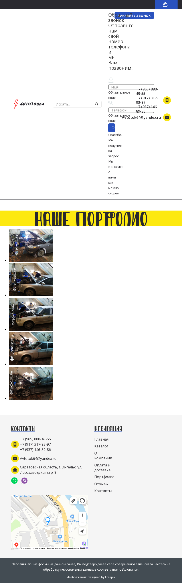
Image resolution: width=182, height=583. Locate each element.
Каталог (101, 446)
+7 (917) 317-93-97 (147, 100)
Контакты (103, 490)
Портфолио (104, 476)
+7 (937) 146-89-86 (147, 109)
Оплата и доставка (102, 467)
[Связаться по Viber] (26, 480)
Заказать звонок (134, 15)
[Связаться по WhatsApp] (16, 480)
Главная (101, 439)
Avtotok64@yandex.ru (141, 117)
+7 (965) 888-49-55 (147, 91)
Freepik (110, 577)
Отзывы (101, 483)
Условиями (130, 569)
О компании (103, 455)
